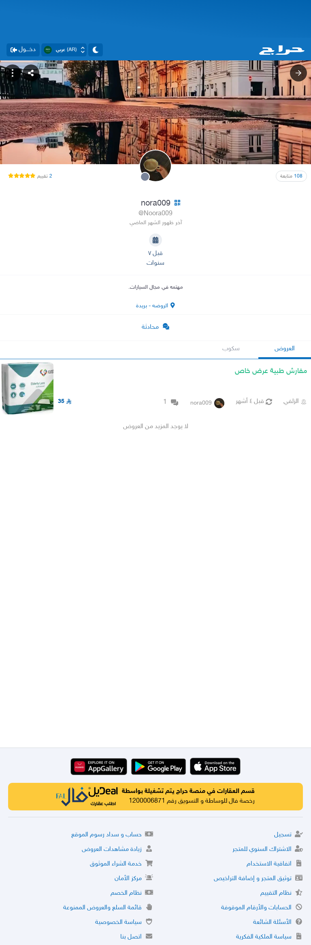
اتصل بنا (131, 937)
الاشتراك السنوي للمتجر (262, 849)
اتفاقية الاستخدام (269, 864)
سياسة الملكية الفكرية (264, 937)
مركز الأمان (128, 879)
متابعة (291, 176)
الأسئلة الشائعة (272, 922)
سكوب (231, 349)
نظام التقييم (276, 893)
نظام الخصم (126, 893)
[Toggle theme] (95, 50)
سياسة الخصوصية (118, 922)
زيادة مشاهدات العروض (112, 849)
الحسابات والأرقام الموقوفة (256, 908)
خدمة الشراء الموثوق (116, 864)
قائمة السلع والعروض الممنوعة (102, 908)
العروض (285, 349)
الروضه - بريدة (152, 305)
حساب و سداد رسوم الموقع (106, 835)
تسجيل (283, 835)
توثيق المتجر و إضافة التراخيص (253, 879)
